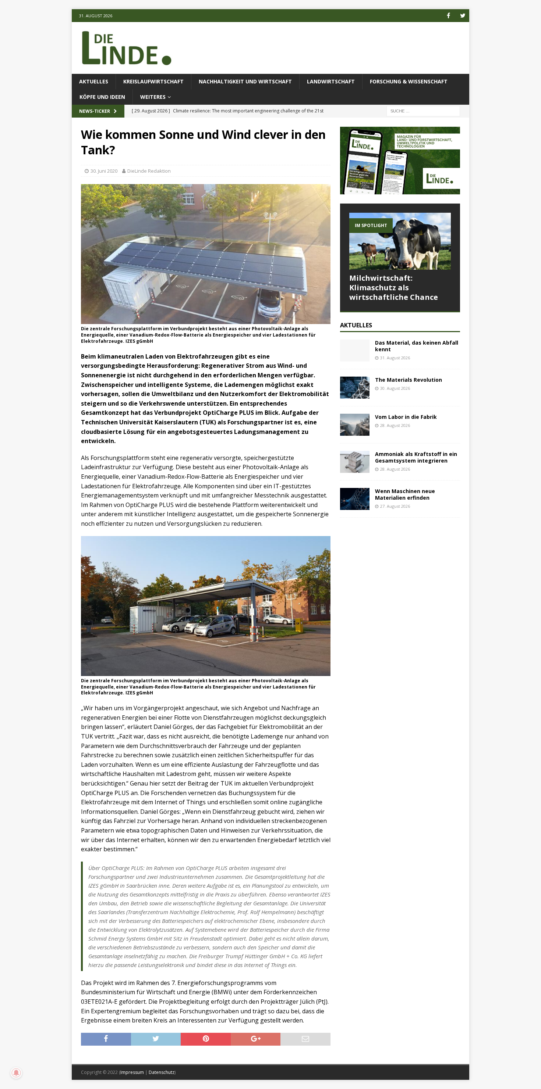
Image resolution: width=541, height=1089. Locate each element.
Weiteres (153, 96)
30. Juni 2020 (104, 171)
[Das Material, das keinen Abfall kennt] (354, 350)
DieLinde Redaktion (149, 171)
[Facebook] (448, 15)
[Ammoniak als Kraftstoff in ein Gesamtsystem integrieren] (354, 462)
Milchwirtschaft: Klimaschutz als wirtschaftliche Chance (393, 287)
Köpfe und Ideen (102, 96)
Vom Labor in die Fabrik (406, 416)
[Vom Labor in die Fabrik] (354, 425)
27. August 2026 (395, 506)
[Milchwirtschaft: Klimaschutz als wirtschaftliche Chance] (400, 241)
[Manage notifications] (16, 1073)
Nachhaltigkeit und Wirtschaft (245, 81)
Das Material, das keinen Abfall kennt (416, 346)
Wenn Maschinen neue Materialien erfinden (405, 494)
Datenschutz (161, 1072)
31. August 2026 (395, 357)
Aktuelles (93, 81)
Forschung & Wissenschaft (409, 81)
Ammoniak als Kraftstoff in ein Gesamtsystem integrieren (416, 457)
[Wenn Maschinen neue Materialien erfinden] (354, 499)
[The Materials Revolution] (354, 388)
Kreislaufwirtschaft (153, 81)
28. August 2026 (395, 425)
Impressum (132, 1072)
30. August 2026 (395, 388)
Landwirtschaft (331, 81)
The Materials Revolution (408, 379)
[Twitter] (462, 15)
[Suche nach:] (423, 110)
